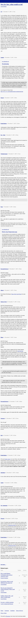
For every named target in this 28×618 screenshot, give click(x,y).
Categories (7, 610)
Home (2, 610)
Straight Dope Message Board (7, 1)
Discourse (8, 616)
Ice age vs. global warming (7, 602)
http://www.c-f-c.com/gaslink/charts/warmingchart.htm (12, 91)
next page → (3, 564)
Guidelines (12, 610)
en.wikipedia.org (5, 61)
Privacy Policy (4, 613)
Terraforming (5, 64)
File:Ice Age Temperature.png (9, 231)
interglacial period (12, 525)
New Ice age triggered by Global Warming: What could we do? (8, 589)
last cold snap (20, 351)
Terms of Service (19, 610)
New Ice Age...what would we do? (12, 4)
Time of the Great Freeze (16, 294)
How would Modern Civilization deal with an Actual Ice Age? (6, 575)
